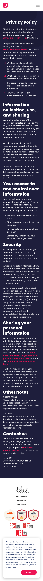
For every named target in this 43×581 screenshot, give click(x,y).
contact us (27, 447)
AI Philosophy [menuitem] (21, 496)
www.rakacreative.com (15, 38)
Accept (29, 572)
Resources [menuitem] (21, 500)
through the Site (11, 450)
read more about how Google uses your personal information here (20, 355)
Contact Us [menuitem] (21, 504)
